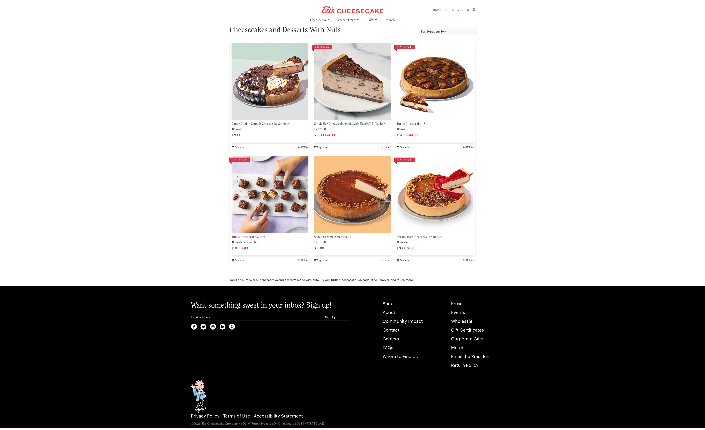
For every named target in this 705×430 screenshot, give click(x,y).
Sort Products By (432, 31)
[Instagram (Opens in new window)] (213, 327)
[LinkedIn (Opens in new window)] (222, 327)
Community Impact (403, 321)
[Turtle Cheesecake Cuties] (270, 194)
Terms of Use (236, 415)
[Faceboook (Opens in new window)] (194, 327)
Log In (449, 10)
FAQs (388, 347)
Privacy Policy (205, 415)
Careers (391, 338)
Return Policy (464, 365)
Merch (457, 347)
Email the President (471, 356)
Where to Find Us (400, 356)
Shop (388, 303)
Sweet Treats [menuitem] (347, 20)
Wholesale (461, 321)
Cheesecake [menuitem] (318, 20)
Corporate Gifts (467, 338)
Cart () (463, 10)
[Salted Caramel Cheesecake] (352, 194)
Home (437, 10)
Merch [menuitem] (390, 20)
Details (304, 146)
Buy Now (239, 147)
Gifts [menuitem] (371, 20)
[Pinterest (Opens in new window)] (232, 327)
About (389, 312)
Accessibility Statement (278, 415)
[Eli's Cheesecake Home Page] (352, 9)
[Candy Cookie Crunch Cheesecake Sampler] (270, 81)
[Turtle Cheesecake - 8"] (435, 81)
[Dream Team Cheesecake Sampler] (435, 194)
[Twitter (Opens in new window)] (203, 327)
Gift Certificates (467, 330)
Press (456, 303)
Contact (391, 330)
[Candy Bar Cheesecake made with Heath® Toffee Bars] (352, 81)
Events (458, 312)
